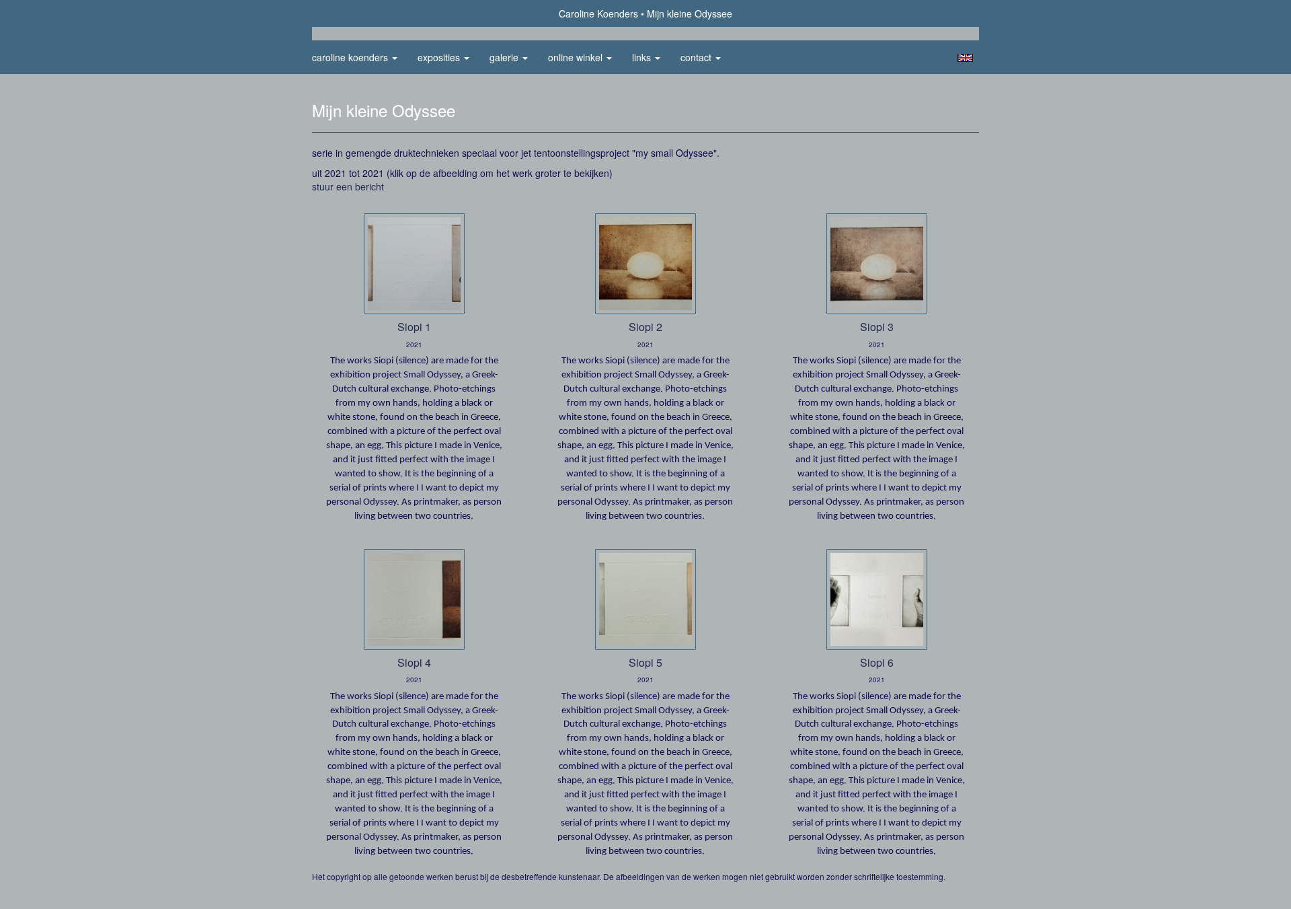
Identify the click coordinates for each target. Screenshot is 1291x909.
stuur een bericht (348, 186)
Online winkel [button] (576, 57)
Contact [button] (697, 57)
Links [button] (643, 57)
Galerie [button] (505, 57)
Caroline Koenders (598, 13)
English (965, 58)
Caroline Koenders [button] (351, 57)
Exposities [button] (440, 57)
